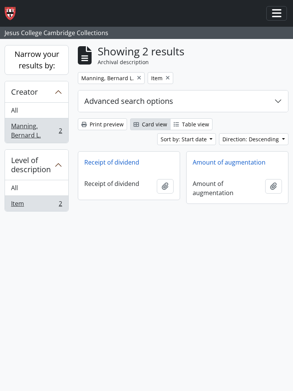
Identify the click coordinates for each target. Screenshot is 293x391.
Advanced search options (128, 101)
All (14, 110)
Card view (153, 124)
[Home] (13, 13)
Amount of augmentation (229, 162)
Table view (194, 124)
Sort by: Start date (184, 139)
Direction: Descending (251, 139)
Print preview (106, 124)
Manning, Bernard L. (36, 130)
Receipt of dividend (111, 162)
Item (36, 205)
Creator (24, 92)
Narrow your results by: (36, 60)
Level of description (31, 164)
